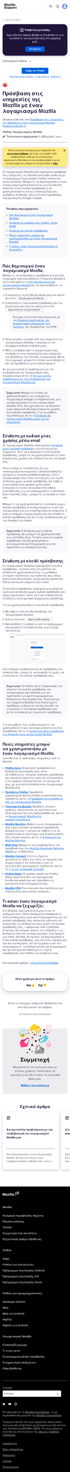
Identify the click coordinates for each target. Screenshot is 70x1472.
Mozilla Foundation (37, 1412)
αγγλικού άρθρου (17, 153)
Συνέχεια (35, 49)
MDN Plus (11, 845)
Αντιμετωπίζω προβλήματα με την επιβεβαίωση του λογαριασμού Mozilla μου (27, 379)
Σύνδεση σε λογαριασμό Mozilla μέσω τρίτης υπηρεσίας (29, 419)
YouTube (9, 1404)
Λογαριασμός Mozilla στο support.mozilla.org (23, 818)
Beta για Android (13, 1313)
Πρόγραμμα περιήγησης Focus (22, 1282)
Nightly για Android (15, 1325)
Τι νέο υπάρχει (42, 76)
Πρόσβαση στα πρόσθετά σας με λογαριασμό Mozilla (34, 800)
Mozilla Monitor (15, 824)
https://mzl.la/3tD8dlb (44, 963)
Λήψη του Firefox (35, 70)
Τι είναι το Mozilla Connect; (26, 869)
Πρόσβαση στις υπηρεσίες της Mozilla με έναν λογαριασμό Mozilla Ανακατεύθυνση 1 (33, 123)
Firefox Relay (13, 873)
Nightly (7, 1319)
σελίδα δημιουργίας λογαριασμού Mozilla (29, 283)
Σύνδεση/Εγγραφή (15, 1344)
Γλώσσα (7, 1387)
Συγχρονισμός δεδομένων (19, 1362)
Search (50, 6)
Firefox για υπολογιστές (18, 1264)
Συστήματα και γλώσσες (22, 76)
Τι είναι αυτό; (11, 1350)
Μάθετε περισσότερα (35, 1085)
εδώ (55, 163)
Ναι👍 (30, 985)
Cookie (7, 1461)
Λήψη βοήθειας (12, 1368)
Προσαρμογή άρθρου (15, 61)
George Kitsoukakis (42, 1014)
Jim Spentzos (25, 1014)
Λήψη (6, 1258)
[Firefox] (35, 85)
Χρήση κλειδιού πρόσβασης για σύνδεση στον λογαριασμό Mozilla (33, 733)
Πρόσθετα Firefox (16, 792)
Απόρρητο (55, 76)
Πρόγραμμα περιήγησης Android (24, 1270)
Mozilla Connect (15, 856)
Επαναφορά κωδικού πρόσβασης (24, 1356)
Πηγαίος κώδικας (13, 1221)
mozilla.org (10, 1443)
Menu (57, 6)
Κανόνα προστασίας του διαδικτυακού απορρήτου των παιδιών (31, 323)
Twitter (7, 1227)
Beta (5, 1307)
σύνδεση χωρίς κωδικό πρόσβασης (33, 447)
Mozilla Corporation (49, 1415)
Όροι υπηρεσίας (13, 1449)
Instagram (15, 1404)
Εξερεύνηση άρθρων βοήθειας (22, 1239)
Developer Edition (14, 1301)
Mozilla (11, 1194)
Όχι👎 (42, 985)
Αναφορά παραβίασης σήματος (23, 1215)
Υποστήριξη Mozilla (18, 806)
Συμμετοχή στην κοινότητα (20, 1233)
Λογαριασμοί (13, 19)
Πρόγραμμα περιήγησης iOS (21, 1276)
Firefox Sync (13, 768)
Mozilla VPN (12, 888)
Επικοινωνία (11, 1467)
